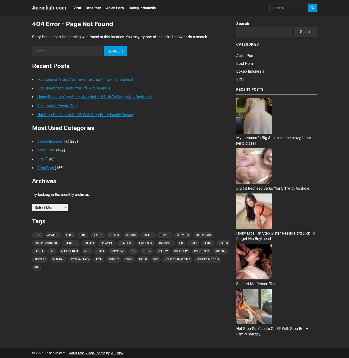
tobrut (113, 259)
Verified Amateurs (177, 259)
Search (242, 23)
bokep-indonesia (45, 243)
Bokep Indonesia (142, 8)
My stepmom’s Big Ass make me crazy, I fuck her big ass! (85, 79)
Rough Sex (201, 251)
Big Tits (148, 235)
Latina (38, 251)
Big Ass (114, 235)
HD (181, 243)
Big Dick (130, 235)
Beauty (98, 235)
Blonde (165, 235)
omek (100, 251)
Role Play (181, 251)
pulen (147, 251)
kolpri (223, 243)
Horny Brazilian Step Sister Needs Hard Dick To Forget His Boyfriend (94, 97)
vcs (155, 259)
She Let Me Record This (57, 106)
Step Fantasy (80, 259)
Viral (77, 8)
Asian (69, 235)
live (52, 251)
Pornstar (117, 251)
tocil (129, 259)
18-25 (37, 235)
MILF (87, 251)
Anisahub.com (49, 8)
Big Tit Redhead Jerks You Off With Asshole (73, 88)
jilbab (207, 243)
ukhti (143, 259)
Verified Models (208, 259)
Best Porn (93, 8)
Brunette (70, 243)
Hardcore (166, 243)
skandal (58, 259)
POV (133, 251)
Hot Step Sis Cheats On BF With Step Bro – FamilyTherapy (85, 115)
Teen (99, 259)
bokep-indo (203, 235)
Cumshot (126, 243)
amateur (53, 235)
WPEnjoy (117, 353)
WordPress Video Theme (87, 353)
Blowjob (182, 235)
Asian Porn (115, 8)
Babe (83, 235)
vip (36, 267)
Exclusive (146, 243)
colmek (89, 243)
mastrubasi (69, 251)
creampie (106, 243)
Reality (163, 251)
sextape (40, 259)
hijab (193, 243)
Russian (220, 251)
